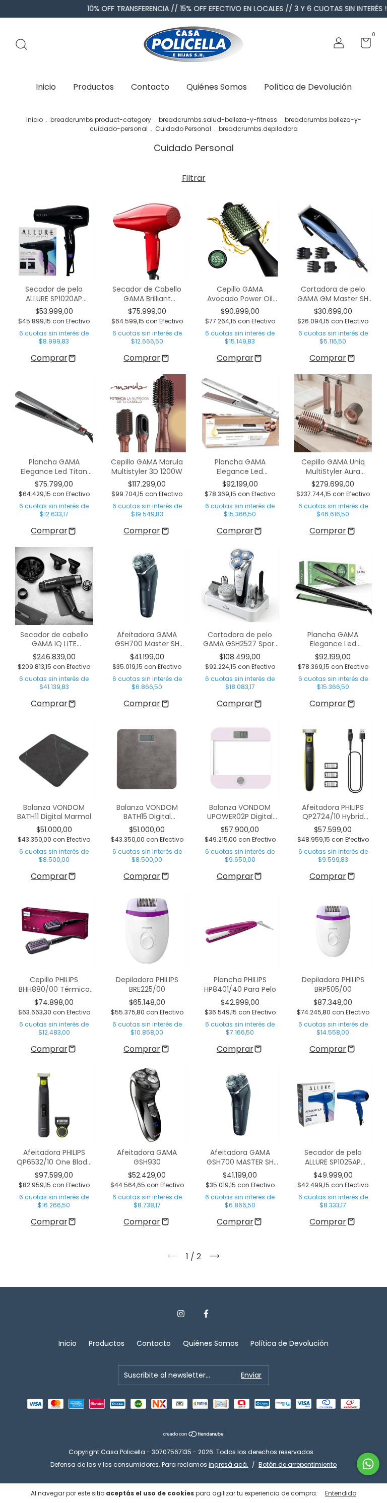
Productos (93, 87)
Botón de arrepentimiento (298, 1464)
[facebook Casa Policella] (206, 1314)
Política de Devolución (308, 87)
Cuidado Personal (183, 128)
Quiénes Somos (216, 87)
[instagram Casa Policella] (181, 1314)
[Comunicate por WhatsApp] (368, 1464)
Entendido (340, 1493)
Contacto (150, 87)
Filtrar (194, 178)
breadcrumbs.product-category (100, 119)
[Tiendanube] (193, 1435)
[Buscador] (25, 44)
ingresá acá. (228, 1464)
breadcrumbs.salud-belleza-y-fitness (218, 119)
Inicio (46, 87)
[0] (362, 45)
